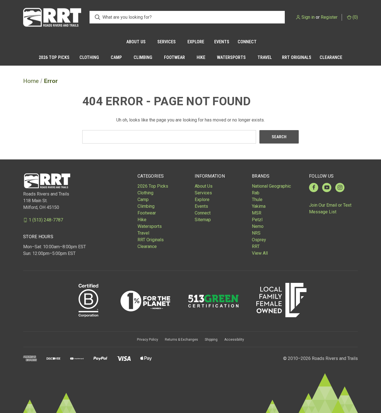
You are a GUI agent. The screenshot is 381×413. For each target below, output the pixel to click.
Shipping (211, 340)
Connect (247, 41)
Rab (255, 192)
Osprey (259, 239)
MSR (256, 213)
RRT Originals (296, 57)
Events (221, 41)
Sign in (308, 17)
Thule (257, 199)
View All (260, 253)
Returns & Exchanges (181, 340)
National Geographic (271, 186)
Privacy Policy (147, 340)
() (354, 17)
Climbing (143, 57)
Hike (201, 57)
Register (329, 17)
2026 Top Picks (54, 57)
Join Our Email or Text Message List (330, 208)
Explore (195, 41)
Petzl (257, 219)
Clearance (331, 57)
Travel (264, 57)
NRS (256, 233)
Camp (116, 57)
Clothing (89, 57)
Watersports (231, 57)
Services (166, 41)
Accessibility (234, 340)
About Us (136, 41)
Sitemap (203, 219)
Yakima (259, 206)
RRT (256, 246)
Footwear (174, 57)
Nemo (258, 226)
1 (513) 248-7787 (46, 220)
